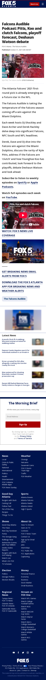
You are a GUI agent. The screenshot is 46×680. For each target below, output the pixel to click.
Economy (25, 577)
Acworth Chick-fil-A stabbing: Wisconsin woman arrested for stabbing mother (14, 341)
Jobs (23, 545)
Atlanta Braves (27, 497)
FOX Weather (26, 476)
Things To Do (7, 515)
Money (25, 570)
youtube (14, 653)
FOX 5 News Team (28, 534)
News (5, 455)
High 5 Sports (26, 509)
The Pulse (6, 528)
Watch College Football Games (27, 602)
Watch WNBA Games (26, 633)
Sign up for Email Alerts (27, 540)
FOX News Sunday (9, 487)
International (7, 470)
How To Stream (27, 525)
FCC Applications (27, 553)
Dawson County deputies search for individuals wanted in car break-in (15, 351)
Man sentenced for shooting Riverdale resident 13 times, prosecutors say (13, 374)
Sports (24, 493)
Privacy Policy (25, 436)
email (32, 653)
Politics (5, 473)
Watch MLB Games (25, 607)
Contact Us (25, 536)
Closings (24, 459)
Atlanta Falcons (27, 500)
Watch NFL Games (28, 598)
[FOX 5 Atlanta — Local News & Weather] (9, 4)
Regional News (7, 593)
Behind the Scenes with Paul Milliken (9, 543)
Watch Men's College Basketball (28, 623)
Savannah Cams (27, 465)
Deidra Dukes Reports (7, 549)
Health (4, 476)
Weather (26, 455)
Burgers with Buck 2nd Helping (9, 554)
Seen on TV (25, 528)
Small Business (27, 585)
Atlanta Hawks (27, 503)
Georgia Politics (8, 577)
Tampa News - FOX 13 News (8, 599)
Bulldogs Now (7, 539)
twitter (23, 653)
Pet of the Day (8, 509)
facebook (18, 653)
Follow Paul (6, 506)
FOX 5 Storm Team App (26, 469)
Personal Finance (28, 574)
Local (4, 459)
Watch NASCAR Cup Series (27, 613)
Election (6, 570)
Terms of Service (24, 438)
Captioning (25, 556)
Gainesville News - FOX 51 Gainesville (9, 610)
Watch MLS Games (25, 638)
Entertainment (7, 479)
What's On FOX (8, 561)
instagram (28, 653)
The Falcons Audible (19, 47)
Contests (24, 531)
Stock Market (26, 582)
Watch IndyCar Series (27, 618)
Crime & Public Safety (8, 463)
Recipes (5, 512)
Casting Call (6, 503)
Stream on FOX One (27, 593)
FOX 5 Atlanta (6, 47)
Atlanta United (26, 506)
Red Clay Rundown (9, 531)
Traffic (23, 473)
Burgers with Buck (9, 500)
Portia (4, 534)
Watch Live (34, 4)
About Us (26, 521)
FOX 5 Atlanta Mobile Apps (7, 483)
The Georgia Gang (9, 536)
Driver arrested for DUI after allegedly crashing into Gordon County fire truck (14, 363)
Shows (5, 521)
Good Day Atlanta (7, 495)
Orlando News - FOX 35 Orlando (8, 604)
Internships (25, 548)
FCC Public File (27, 551)
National (5, 467)
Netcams (24, 462)
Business (24, 580)
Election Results (8, 580)
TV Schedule (7, 564)
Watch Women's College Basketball (28, 628)
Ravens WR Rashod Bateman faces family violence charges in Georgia (15, 384)
